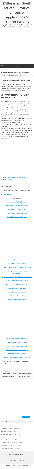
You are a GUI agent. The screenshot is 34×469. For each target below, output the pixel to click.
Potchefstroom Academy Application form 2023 (17, 357)
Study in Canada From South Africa (9, 437)
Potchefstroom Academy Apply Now (17, 213)
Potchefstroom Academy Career (17, 292)
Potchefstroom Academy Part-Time (17, 202)
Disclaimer (13, 460)
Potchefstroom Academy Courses (17, 299)
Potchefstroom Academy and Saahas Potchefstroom (17, 267)
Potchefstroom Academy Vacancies (17, 288)
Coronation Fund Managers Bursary (10, 425)
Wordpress (25, 465)
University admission (9, 75)
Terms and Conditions (22, 458)
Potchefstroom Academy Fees (17, 295)
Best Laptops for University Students (10, 448)
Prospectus (9, 361)
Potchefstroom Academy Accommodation (17, 259)
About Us (7, 458)
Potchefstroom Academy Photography (17, 346)
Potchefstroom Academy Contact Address (17, 280)
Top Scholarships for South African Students (12, 442)
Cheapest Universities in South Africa (10, 439)
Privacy (14, 458)
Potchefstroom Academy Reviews (17, 353)
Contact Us (21, 460)
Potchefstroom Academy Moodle (17, 263)
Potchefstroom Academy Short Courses (17, 205)
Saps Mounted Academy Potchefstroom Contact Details (17, 277)
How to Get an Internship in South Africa (11, 431)
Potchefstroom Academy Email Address (17, 284)
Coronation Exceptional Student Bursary (11, 428)
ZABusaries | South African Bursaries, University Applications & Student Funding (17, 12)
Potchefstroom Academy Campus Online (17, 256)
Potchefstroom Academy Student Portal (17, 338)
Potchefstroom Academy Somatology (17, 342)
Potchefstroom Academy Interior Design (17, 350)
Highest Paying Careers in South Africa (10, 434)
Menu (17, 66)
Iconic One (8, 465)
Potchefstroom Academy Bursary (17, 209)
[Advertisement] (17, 45)
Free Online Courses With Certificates (10, 445)
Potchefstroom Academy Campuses (17, 217)
